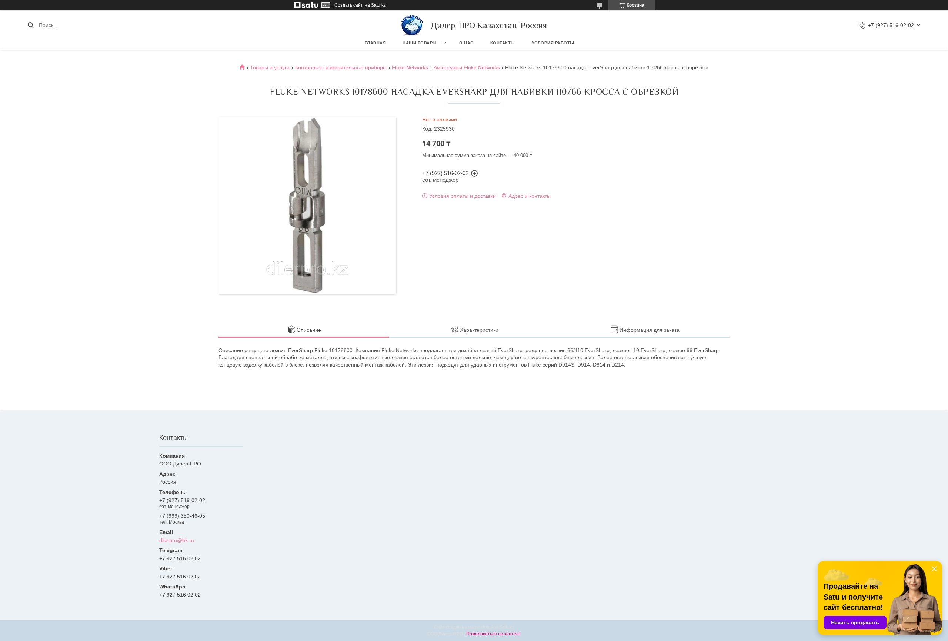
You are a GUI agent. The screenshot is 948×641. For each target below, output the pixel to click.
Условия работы (553, 43)
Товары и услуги (270, 67)
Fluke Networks (410, 67)
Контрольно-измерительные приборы (341, 67)
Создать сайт (348, 5)
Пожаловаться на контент (493, 634)
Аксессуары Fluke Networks (467, 67)
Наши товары (420, 43)
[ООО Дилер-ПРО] (412, 25)
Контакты (502, 43)
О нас (466, 43)
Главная (375, 43)
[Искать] (30, 25)
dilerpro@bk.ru (176, 540)
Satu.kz (506, 627)
